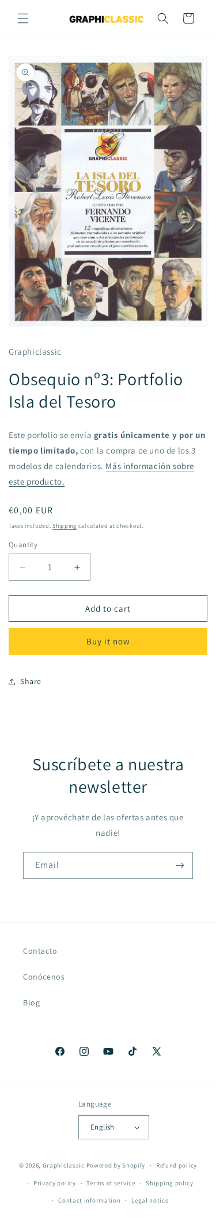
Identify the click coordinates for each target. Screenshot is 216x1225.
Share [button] (30, 681)
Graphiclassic (64, 1165)
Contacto (40, 951)
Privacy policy (54, 1183)
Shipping (64, 525)
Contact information (89, 1200)
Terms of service (110, 1183)
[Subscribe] (179, 865)
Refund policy (176, 1165)
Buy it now (108, 641)
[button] (23, 18)
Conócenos (44, 976)
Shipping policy (170, 1183)
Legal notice (149, 1200)
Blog (31, 1002)
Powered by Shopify (116, 1165)
